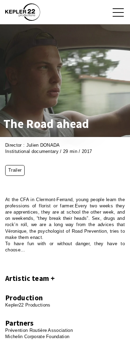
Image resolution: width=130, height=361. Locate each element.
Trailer (14, 170)
